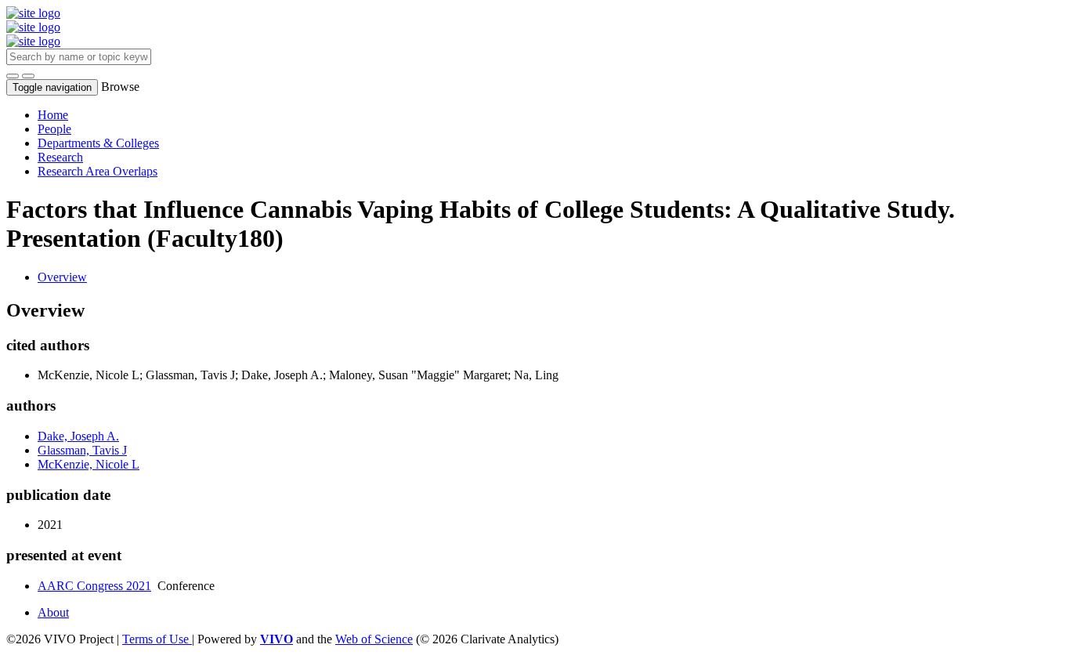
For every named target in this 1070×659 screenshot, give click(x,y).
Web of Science (374, 639)
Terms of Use (157, 639)
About (53, 612)
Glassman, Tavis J (82, 450)
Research (60, 157)
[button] (12, 76)
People (54, 129)
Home (53, 114)
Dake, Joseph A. (78, 436)
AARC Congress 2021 (94, 585)
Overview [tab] (62, 277)
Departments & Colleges (98, 143)
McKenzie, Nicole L (88, 464)
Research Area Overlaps (97, 171)
